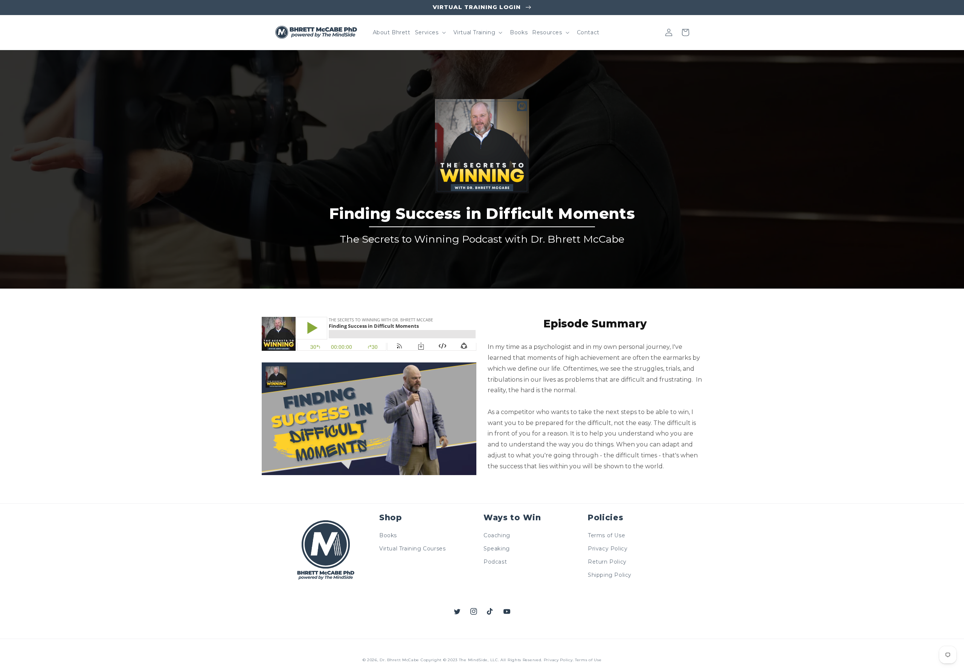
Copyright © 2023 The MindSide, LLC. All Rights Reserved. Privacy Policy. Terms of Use (511, 659)
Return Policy (607, 561)
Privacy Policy (607, 548)
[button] (429, 32)
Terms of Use (606, 535)
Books (388, 535)
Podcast (495, 561)
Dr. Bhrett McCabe (399, 659)
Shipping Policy (609, 575)
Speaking (497, 548)
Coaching (497, 535)
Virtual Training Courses (412, 548)
